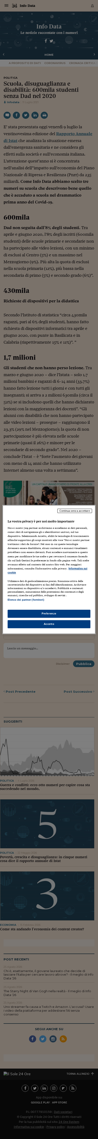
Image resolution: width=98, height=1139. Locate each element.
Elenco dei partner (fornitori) (26, 599)
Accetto (49, 624)
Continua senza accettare (74, 510)
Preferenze (49, 613)
